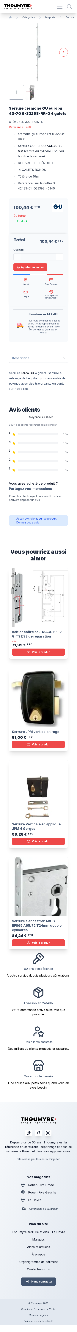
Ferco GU (27, 373)
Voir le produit (41, 652)
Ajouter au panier (32, 267)
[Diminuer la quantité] (17, 257)
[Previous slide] (13, 52)
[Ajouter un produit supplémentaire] (59, 257)
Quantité (18, 249)
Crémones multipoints (26, 121)
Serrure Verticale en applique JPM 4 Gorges (36, 826)
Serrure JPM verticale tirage (35, 732)
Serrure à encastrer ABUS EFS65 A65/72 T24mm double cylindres (37, 925)
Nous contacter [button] (41, 1281)
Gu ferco (19, 215)
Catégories (28, 17)
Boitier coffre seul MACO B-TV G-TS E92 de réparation (37, 634)
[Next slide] (63, 52)
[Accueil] (10, 17)
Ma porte (50, 17)
